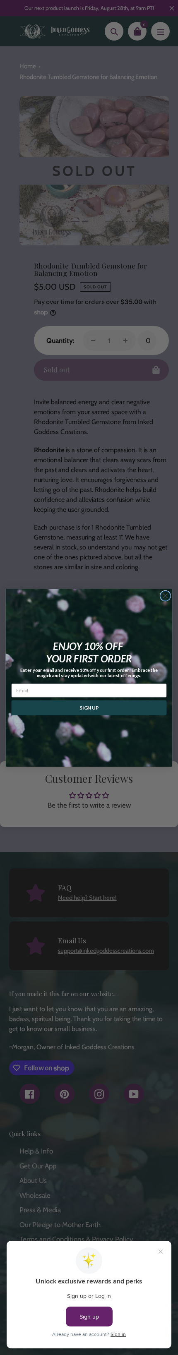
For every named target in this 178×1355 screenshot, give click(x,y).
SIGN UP (89, 708)
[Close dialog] (166, 596)
